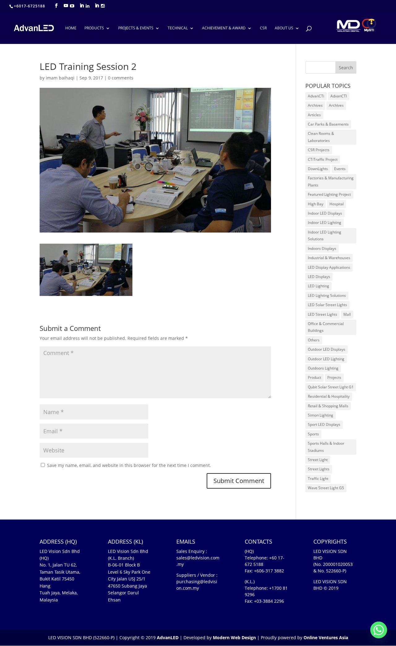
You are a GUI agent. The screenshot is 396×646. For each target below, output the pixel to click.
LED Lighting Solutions (327, 295)
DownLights (318, 168)
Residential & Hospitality (329, 396)
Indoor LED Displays (325, 213)
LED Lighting (318, 286)
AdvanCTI (338, 96)
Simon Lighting (320, 415)
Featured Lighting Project (329, 194)
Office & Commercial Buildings (326, 327)
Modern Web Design (234, 637)
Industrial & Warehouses (329, 257)
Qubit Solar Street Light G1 (331, 387)
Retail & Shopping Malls (328, 406)
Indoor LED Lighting (324, 222)
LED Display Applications (329, 267)
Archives (315, 105)
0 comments (120, 78)
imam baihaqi (60, 78)
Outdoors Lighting (323, 368)
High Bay (315, 204)
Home (70, 28)
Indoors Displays (322, 248)
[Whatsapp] (378, 630)
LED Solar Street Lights (327, 304)
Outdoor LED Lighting (326, 359)
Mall (347, 314)
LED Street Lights (322, 314)
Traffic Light (318, 478)
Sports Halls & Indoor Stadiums (326, 447)
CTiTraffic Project (323, 159)
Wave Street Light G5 (326, 487)
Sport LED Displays (324, 424)
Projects (334, 377)
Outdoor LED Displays (326, 349)
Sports (313, 434)
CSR (263, 28)
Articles (314, 115)
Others (314, 340)
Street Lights (318, 469)
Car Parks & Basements (328, 124)
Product (314, 377)
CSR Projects (318, 149)
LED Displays (319, 276)
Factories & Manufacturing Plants (331, 181)
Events (340, 168)
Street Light (318, 459)
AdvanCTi (316, 96)
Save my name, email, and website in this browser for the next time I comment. (129, 465)
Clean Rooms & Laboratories (321, 137)
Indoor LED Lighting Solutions (324, 235)
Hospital (336, 204)
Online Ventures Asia (325, 637)
